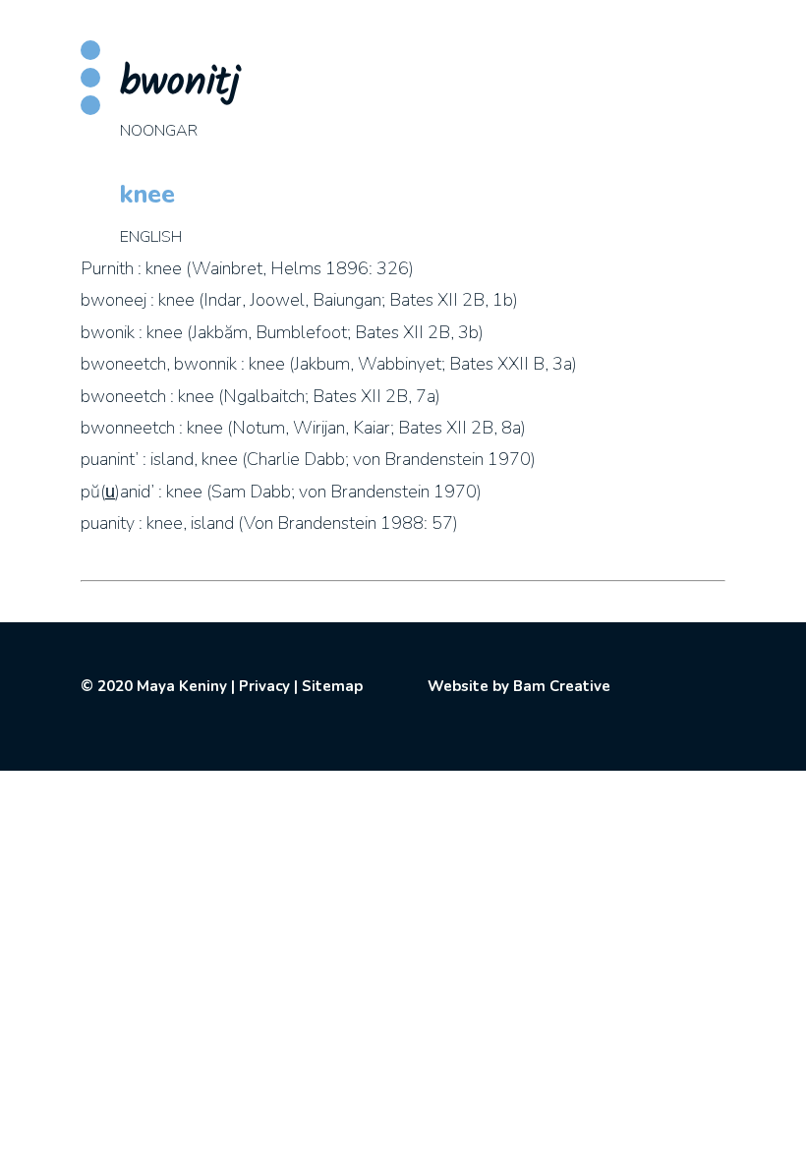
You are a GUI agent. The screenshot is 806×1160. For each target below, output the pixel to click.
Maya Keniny (182, 686)
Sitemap (332, 686)
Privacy (264, 686)
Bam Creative (561, 686)
